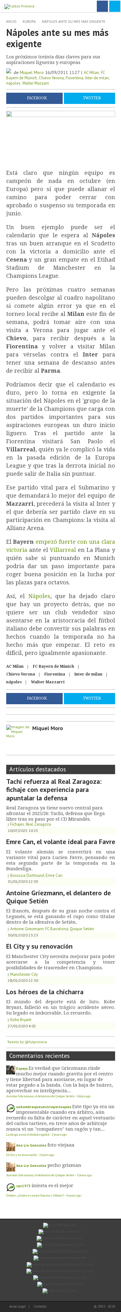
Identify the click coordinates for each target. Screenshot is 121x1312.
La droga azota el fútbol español (27, 1134)
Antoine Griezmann (27, 928)
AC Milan (91, 72)
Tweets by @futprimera (27, 1041)
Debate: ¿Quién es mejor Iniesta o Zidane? (35, 1195)
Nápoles (39, 596)
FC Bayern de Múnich (53, 666)
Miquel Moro (32, 72)
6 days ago (84, 1096)
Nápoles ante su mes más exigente (73, 21)
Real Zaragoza (38, 824)
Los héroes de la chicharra (44, 991)
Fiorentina (74, 78)
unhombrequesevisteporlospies (43, 1106)
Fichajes (17, 824)
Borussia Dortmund (27, 875)
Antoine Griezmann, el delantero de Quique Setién (58, 896)
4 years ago (73, 1195)
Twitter (92, 98)
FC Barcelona (56, 928)
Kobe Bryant (20, 1019)
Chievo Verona (51, 78)
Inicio (11, 21)
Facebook (37, 98)
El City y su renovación (39, 946)
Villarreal (63, 550)
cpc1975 (23, 1185)
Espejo (22, 1068)
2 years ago (59, 1134)
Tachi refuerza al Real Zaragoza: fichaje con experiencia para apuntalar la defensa (53, 789)
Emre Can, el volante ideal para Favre (60, 841)
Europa (29, 21)
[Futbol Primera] (20, 5)
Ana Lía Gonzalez (31, 1145)
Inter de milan (97, 78)
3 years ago (46, 1155)
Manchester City (24, 974)
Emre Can (54, 875)
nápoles (13, 83)
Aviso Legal (17, 1306)
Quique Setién (82, 928)
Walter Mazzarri (35, 83)
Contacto (40, 1306)
